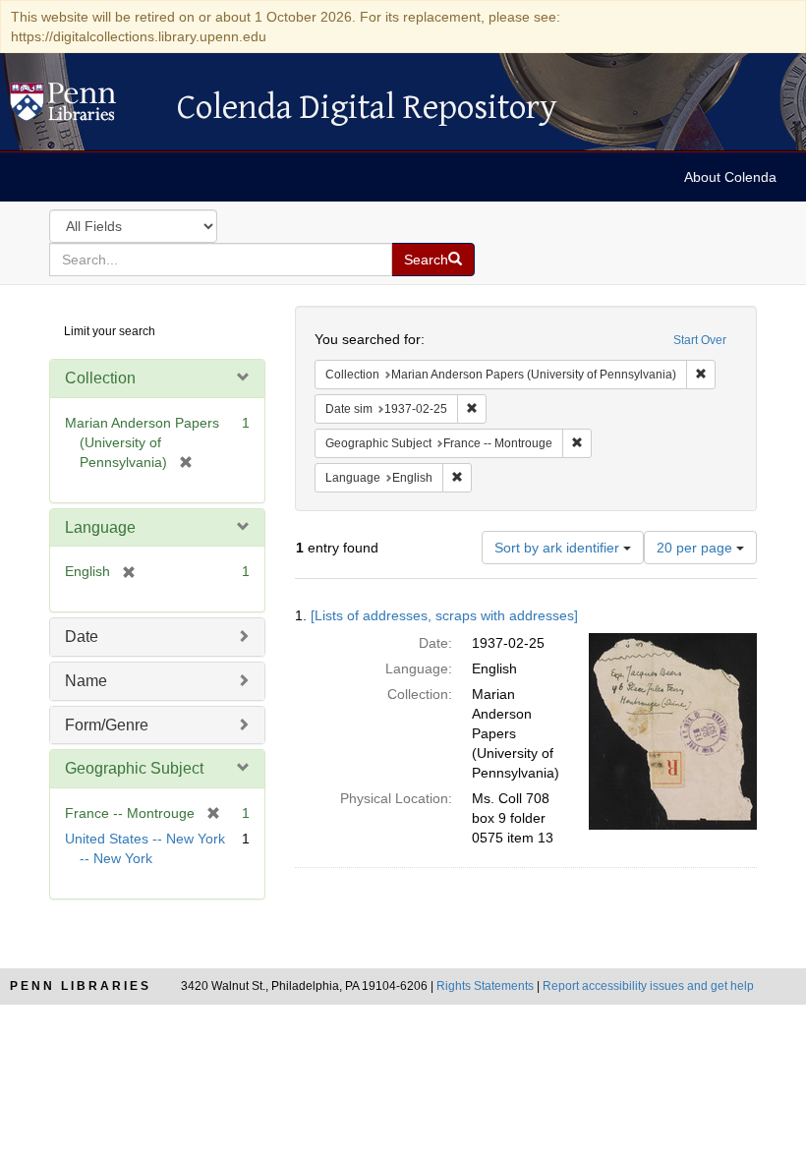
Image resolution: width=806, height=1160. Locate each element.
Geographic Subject (134, 768)
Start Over (699, 340)
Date (81, 636)
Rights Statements (485, 986)
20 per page (696, 547)
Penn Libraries (80, 986)
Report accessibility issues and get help (648, 986)
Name (86, 680)
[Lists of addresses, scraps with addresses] (444, 615)
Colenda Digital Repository (83, 107)
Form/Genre (106, 725)
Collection (100, 378)
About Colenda (730, 177)
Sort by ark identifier (558, 547)
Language (100, 527)
